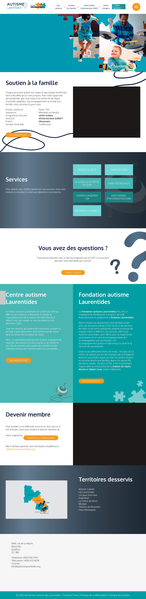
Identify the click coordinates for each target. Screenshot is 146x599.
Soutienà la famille (71, 6)
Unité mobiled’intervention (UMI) (89, 6)
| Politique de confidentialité (93, 595)
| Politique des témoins (118, 595)
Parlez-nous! (73, 272)
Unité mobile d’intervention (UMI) (50, 117)
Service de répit (87, 169)
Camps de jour (118, 169)
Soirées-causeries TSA (87, 197)
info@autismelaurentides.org (25, 566)
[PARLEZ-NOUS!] (73, 269)
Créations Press (70, 595)
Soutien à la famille (87, 210)
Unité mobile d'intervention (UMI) (119, 197)
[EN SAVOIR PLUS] (18, 357)
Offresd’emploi (106, 6)
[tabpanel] (73, 43)
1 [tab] (73, 68)
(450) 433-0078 (31, 560)
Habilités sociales (119, 183)
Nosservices (58, 6)
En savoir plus (18, 134)
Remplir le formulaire (40, 437)
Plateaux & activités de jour (87, 183)
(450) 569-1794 (30, 557)
